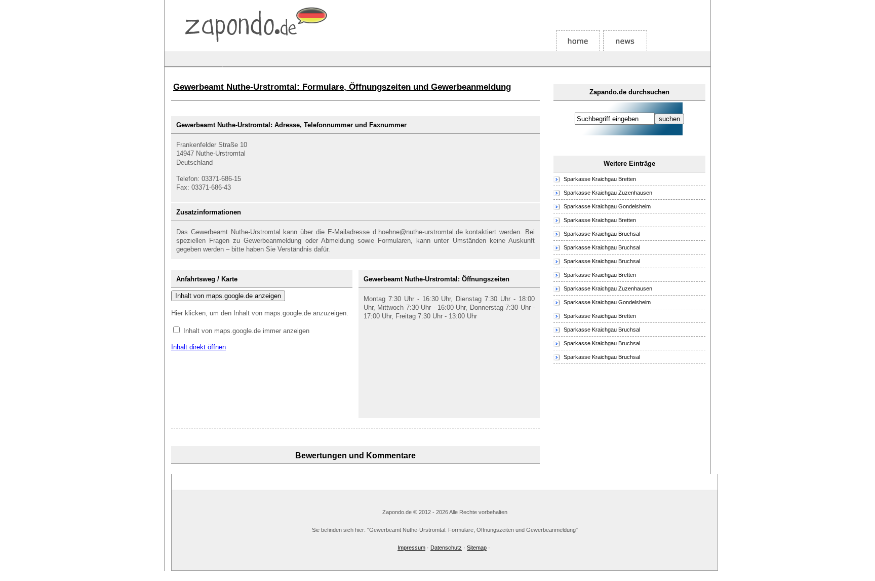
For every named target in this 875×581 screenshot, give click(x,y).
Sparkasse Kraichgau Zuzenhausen (608, 193)
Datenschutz (446, 547)
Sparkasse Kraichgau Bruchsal (602, 234)
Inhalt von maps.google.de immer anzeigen (246, 331)
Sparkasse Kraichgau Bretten (600, 179)
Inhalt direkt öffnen (198, 347)
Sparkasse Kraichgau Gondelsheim (607, 206)
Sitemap (477, 547)
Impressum (411, 547)
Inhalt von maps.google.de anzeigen (228, 296)
